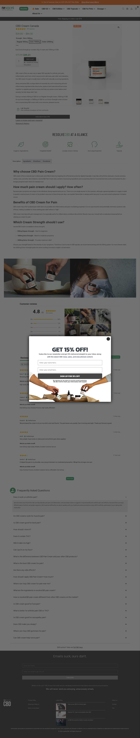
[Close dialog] (108, 339)
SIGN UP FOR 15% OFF (70, 376)
